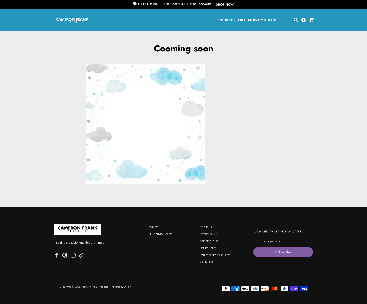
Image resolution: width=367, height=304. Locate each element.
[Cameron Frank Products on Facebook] (56, 254)
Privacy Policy (208, 234)
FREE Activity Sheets (257, 20)
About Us (206, 227)
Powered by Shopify (121, 286)
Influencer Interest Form (215, 255)
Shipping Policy (209, 241)
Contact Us (207, 262)
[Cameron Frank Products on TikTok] (81, 254)
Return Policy (208, 248)
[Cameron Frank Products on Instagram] (73, 254)
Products (225, 20)
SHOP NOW (225, 4)
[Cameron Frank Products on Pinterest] (64, 254)
